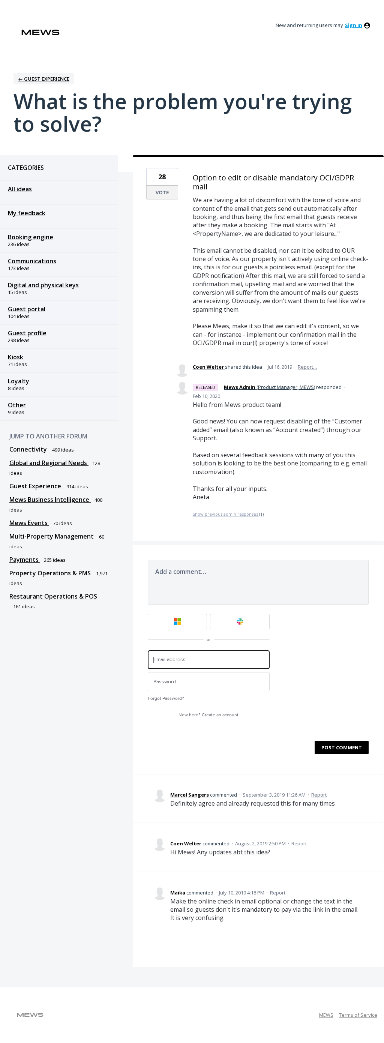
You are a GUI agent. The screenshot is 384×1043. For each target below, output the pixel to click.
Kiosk (15, 357)
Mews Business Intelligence (50, 499)
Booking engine (30, 237)
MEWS (326, 1014)
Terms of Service (358, 1014)
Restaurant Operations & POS (53, 596)
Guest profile (27, 333)
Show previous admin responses (228, 514)
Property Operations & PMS (50, 573)
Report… (307, 366)
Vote (162, 192)
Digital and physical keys (43, 285)
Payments (24, 559)
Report (319, 794)
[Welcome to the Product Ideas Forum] (40, 32)
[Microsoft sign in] (177, 621)
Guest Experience (36, 486)
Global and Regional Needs (48, 463)
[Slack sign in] (240, 621)
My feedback (26, 213)
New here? (208, 715)
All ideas (20, 189)
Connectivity (28, 449)
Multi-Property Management (52, 536)
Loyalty (18, 381)
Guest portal (26, 309)
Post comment (341, 747)
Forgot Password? (166, 698)
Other (17, 405)
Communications (32, 261)
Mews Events (29, 523)
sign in (353, 25)
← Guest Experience (43, 78)
